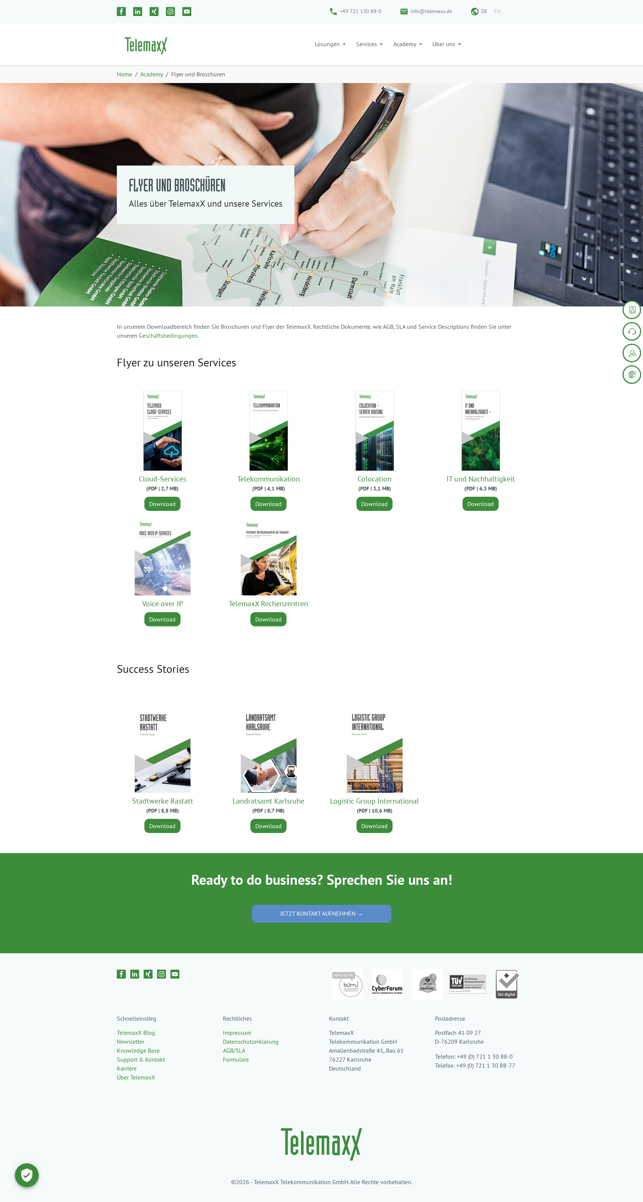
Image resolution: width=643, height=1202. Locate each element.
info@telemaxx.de (431, 11)
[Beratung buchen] (632, 353)
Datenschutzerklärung (251, 1041)
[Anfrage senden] (632, 309)
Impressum (237, 1032)
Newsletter (130, 1041)
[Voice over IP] (163, 555)
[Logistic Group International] (375, 752)
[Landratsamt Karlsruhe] (269, 752)
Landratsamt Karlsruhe (268, 801)
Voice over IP (162, 603)
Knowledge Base (138, 1050)
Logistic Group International (374, 801)
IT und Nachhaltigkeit (481, 479)
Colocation (374, 479)
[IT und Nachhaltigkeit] (481, 430)
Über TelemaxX (136, 1077)
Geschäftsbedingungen (168, 335)
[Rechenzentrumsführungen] (632, 374)
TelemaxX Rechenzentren (268, 603)
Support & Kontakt (141, 1059)
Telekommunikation (268, 479)
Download (162, 504)
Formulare (236, 1059)
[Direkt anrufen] (632, 331)
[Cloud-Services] (163, 430)
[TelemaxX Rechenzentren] (269, 555)
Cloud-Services (162, 479)
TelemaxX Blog (136, 1032)
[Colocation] (375, 430)
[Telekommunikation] (269, 430)
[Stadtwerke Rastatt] (163, 752)
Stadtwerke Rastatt (162, 801)
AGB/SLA (234, 1050)
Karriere (127, 1068)
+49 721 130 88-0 (360, 11)
